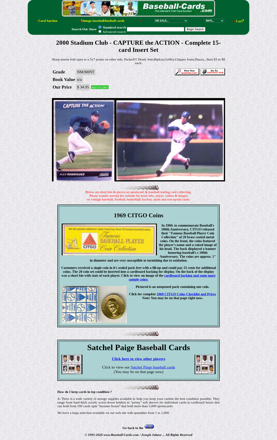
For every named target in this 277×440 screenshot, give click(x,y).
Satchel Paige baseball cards (153, 367)
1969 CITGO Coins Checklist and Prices (186, 294)
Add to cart (100, 87)
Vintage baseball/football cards (102, 20)
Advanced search (114, 31)
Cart (240, 21)
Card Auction (47, 20)
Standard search (114, 27)
